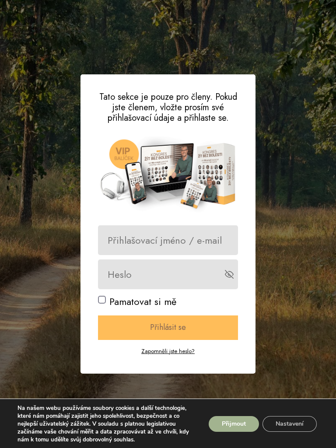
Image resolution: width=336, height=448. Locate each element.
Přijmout (234, 424)
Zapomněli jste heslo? (168, 351)
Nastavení (290, 424)
